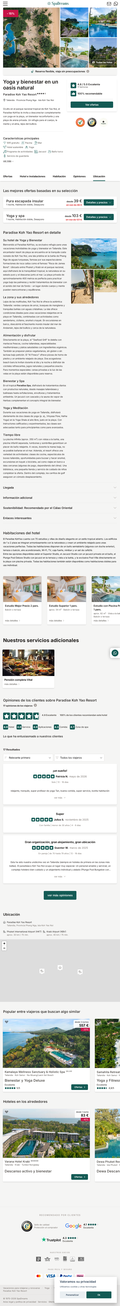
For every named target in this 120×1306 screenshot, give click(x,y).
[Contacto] (109, 3)
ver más (7, 161)
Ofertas (7, 176)
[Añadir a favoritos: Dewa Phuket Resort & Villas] (98, 1111)
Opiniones (79, 176)
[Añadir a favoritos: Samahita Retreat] (98, 1021)
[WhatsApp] (115, 3)
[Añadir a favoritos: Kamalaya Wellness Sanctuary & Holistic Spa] (6, 1021)
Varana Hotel (17, 1161)
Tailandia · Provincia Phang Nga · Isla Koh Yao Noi (30, 100)
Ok (99, 1295)
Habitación (59, 176)
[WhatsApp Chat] (115, 653)
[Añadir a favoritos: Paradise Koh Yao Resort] (113, 11)
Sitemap (52, 1302)
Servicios (42, 1302)
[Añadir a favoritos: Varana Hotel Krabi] (6, 1111)
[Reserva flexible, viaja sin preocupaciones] (87, 71)
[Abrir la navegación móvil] (5, 3)
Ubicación (99, 176)
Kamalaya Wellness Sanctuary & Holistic (38, 1072)
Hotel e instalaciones (32, 176)
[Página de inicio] (58, 3)
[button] (42, 971)
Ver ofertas (92, 104)
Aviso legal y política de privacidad (19, 1302)
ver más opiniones (60, 895)
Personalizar (72, 1295)
